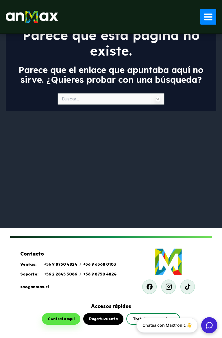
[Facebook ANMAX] (149, 287)
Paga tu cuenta (103, 319)
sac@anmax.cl (34, 286)
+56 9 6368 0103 (99, 264)
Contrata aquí (61, 319)
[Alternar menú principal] (208, 17)
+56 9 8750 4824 (60, 264)
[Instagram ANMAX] (168, 287)
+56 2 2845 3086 (60, 274)
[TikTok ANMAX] (187, 287)
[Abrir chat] (209, 325)
